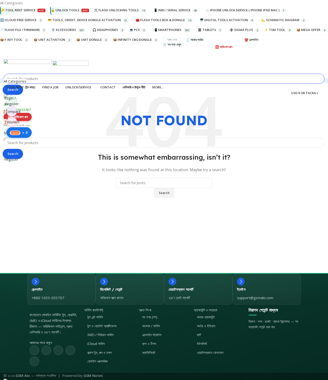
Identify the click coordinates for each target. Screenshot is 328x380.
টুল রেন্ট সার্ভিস (95, 317)
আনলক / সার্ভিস (151, 326)
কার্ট (199, 334)
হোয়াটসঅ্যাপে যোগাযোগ (210, 352)
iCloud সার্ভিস (96, 343)
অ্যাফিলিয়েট (148, 352)
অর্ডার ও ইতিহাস (206, 326)
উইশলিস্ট (202, 343)
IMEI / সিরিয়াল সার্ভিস (100, 334)
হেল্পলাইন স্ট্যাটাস (151, 334)
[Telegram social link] (34, 361)
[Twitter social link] (46, 350)
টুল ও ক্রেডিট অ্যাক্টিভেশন (101, 326)
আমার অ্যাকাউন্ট (206, 317)
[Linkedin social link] (70, 350)
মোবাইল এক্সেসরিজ (97, 361)
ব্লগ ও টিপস (149, 343)
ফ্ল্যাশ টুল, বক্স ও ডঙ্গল (99, 352)
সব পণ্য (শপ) (149, 317)
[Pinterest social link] (58, 350)
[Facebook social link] (34, 350)
